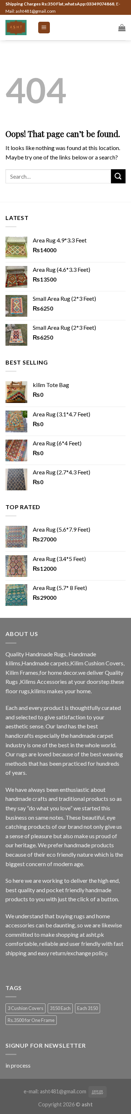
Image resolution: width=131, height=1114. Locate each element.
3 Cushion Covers (25, 1008)
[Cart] (122, 28)
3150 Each (60, 1008)
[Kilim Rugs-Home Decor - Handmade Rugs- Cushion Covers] (16, 27)
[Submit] (118, 176)
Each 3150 (87, 1008)
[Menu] (44, 28)
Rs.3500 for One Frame (31, 1020)
